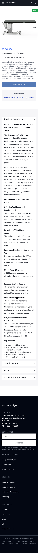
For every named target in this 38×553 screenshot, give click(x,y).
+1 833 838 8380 (11, 426)
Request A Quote (19, 84)
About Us (5, 510)
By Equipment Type (9, 460)
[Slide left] (3, 27)
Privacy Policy (28, 447)
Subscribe (19, 443)
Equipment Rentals (8, 482)
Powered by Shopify (26, 538)
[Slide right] (34, 27)
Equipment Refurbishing (10, 492)
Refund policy (18, 542)
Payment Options (8, 529)
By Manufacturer (8, 469)
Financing (5, 497)
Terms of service (11, 542)
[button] (3, 3)
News (4, 519)
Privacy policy (4, 542)
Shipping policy (25, 542)
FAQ (3, 524)
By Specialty (6, 464)
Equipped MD (15, 538)
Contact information (32, 542)
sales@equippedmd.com (16, 415)
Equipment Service (8, 487)
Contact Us (6, 514)
